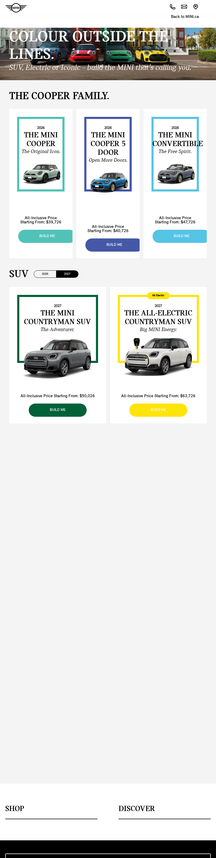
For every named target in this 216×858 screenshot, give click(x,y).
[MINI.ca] (13, 8)
